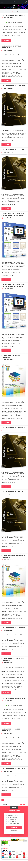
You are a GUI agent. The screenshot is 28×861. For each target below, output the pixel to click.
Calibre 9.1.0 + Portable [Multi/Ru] (10, 730)
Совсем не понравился (13, 823)
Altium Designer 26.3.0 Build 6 (13, 698)
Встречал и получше (13, 821)
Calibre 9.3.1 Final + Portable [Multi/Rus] (12, 659)
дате (13, 11)
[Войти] (26, 2)
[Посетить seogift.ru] (5, 848)
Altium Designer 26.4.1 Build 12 (13, 627)
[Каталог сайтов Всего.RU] (21, 840)
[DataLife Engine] (14, 6)
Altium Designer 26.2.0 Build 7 (13, 768)
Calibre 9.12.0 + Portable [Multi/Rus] (11, 47)
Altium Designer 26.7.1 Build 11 (12, 149)
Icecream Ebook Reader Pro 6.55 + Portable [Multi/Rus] (12, 285)
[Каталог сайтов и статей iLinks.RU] (14, 840)
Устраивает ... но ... (12, 819)
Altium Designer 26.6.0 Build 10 (13, 427)
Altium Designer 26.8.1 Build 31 (13, 85)
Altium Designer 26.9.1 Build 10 (13, 15)
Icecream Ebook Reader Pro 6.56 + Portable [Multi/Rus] (12, 214)
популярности (19, 11)
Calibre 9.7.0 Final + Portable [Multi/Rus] (13, 556)
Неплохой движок (12, 817)
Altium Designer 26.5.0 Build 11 (13, 491)
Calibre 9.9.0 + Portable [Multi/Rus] (10, 356)
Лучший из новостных (13, 815)
